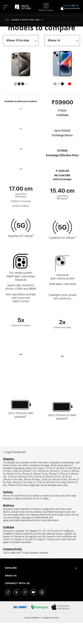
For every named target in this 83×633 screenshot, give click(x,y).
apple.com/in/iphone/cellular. (17, 542)
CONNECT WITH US (17, 583)
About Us (11, 575)
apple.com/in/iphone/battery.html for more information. (31, 520)
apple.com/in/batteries (37, 517)
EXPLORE (11, 567)
